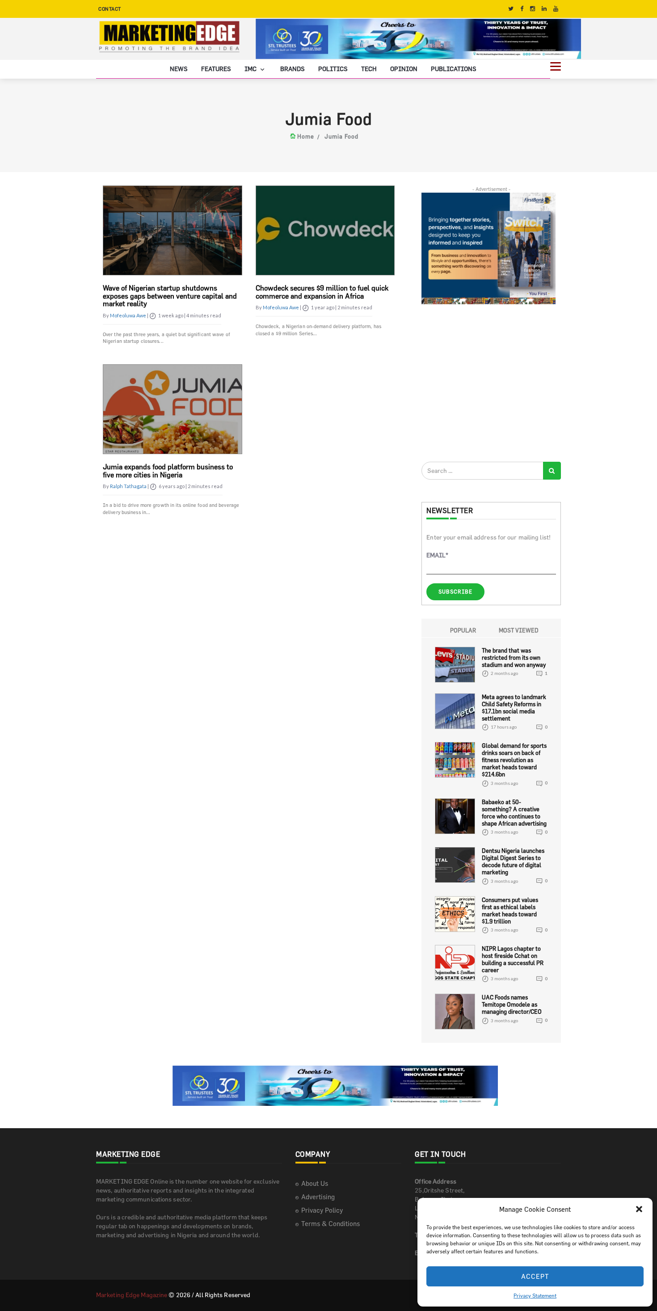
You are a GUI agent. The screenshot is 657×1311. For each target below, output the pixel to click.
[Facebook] (522, 8)
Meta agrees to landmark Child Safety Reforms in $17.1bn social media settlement (514, 707)
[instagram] (532, 8)
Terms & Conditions (330, 1223)
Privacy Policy (322, 1210)
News (179, 68)
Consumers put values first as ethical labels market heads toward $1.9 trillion (510, 910)
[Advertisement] (488, 382)
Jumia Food (341, 136)
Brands (292, 68)
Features (216, 68)
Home (305, 136)
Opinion (403, 68)
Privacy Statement (535, 1295)
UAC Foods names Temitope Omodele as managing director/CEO (512, 1004)
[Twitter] (510, 8)
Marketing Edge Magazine (131, 1294)
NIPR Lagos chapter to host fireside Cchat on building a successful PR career (512, 959)
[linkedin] (544, 8)
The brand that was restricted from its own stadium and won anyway (514, 657)
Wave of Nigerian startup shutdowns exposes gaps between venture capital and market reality (170, 296)
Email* (437, 555)
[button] (639, 1209)
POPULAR (463, 630)
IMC (251, 68)
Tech (369, 68)
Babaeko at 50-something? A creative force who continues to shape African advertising (514, 812)
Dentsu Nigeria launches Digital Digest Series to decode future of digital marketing (513, 861)
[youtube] (556, 8)
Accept (535, 1276)
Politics (333, 68)
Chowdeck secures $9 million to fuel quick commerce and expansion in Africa (322, 292)
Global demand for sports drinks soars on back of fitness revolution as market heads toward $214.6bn (514, 760)
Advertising (318, 1197)
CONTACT (109, 9)
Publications (453, 68)
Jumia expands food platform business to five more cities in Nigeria (168, 471)
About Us (314, 1183)
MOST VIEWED (519, 630)
